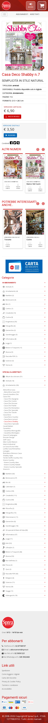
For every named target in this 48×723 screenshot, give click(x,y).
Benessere (11, 300)
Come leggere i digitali (10, 674)
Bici (8, 304)
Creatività (11, 313)
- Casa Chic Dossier (10, 403)
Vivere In (6, 469)
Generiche (11, 330)
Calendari (10, 487)
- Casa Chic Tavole (10, 412)
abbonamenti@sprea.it (19, 649)
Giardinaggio (11, 334)
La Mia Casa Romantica (11, 449)
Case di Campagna (10, 435)
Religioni (10, 578)
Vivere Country (8, 460)
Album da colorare (14, 376)
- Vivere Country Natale (11, 465)
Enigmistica (11, 321)
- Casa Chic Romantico (11, 408)
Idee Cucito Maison (10, 442)
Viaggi (9, 591)
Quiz (8, 569)
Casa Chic (6, 396)
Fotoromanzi (12, 517)
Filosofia (10, 508)
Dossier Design (8, 437)
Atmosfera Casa (9, 390)
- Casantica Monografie (11, 431)
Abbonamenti (22, 14)
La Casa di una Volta (10, 446)
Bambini (10, 295)
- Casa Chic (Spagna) (10, 399)
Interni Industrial (9, 444)
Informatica (11, 339)
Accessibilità (6, 689)
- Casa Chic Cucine (10, 401)
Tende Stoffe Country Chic (13, 458)
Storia (9, 365)
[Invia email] (18, 143)
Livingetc (6, 451)
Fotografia (10, 326)
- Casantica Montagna (11, 433)
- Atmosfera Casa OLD (11, 392)
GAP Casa (6, 440)
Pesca (9, 565)
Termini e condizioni (10, 685)
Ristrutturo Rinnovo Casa (12, 453)
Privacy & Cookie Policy (11, 681)
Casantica (6, 428)
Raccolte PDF (11, 356)
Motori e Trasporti (14, 348)
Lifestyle (10, 547)
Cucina (9, 317)
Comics (9, 308)
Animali (9, 287)
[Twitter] (14, 143)
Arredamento (18, 93)
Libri (9, 543)
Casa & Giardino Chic (11, 394)
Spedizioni (6, 670)
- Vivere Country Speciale (12, 467)
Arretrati (34, 14)
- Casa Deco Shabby (10, 421)
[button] (42, 7)
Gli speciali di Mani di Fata (17, 530)
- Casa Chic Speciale (10, 410)
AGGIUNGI (11, 135)
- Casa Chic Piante (9, 405)
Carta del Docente (9, 678)
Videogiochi (11, 595)
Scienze (10, 361)
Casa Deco (7, 415)
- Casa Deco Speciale (11, 424)
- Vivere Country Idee (11, 462)
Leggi (9, 343)
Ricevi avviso (14, 117)
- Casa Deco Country (10, 417)
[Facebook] (11, 143)
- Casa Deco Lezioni (10, 419)
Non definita (11, 560)
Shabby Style (8, 455)
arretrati (16, 85)
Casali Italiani (8, 426)
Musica (9, 352)
